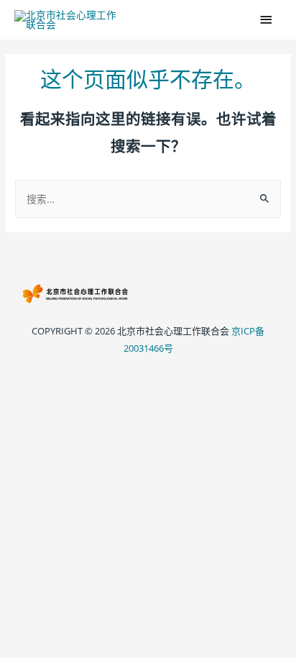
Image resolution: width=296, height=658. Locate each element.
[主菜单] (266, 19)
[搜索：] (148, 199)
